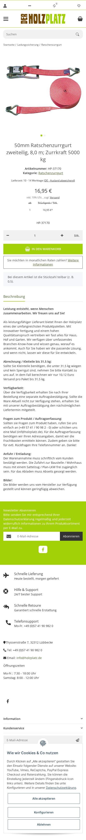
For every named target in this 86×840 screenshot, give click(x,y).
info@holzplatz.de (29, 658)
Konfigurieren (44, 812)
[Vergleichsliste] (54, 5)
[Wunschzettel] (79, 5)
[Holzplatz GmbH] (43, 18)
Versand (54, 197)
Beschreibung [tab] (14, 296)
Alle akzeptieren (43, 798)
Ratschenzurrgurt (50, 173)
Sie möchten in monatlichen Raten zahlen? (43, 262)
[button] (29, 6)
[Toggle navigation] (9, 18)
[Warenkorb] (80, 18)
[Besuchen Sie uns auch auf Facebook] (43, 549)
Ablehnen (44, 824)
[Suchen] (79, 34)
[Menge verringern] (7, 235)
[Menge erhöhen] (62, 235)
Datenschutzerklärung (18, 519)
